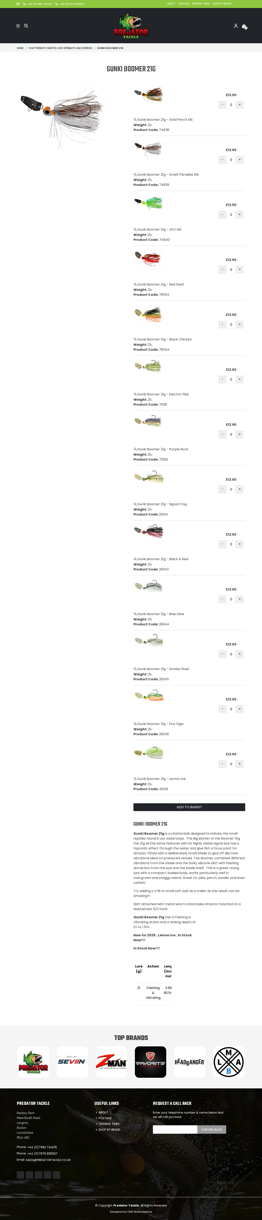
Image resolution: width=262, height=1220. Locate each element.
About (171, 3)
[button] (18, 25)
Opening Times (201, 3)
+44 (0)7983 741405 (42, 1147)
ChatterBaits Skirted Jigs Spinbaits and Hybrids (60, 48)
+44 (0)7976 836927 (42, 1153)
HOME (20, 48)
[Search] (26, 25)
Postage (184, 3)
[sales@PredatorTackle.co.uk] (18, 4)
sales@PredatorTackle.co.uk (48, 1160)
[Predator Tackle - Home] (131, 25)
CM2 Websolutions (139, 1212)
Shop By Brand (222, 3)
